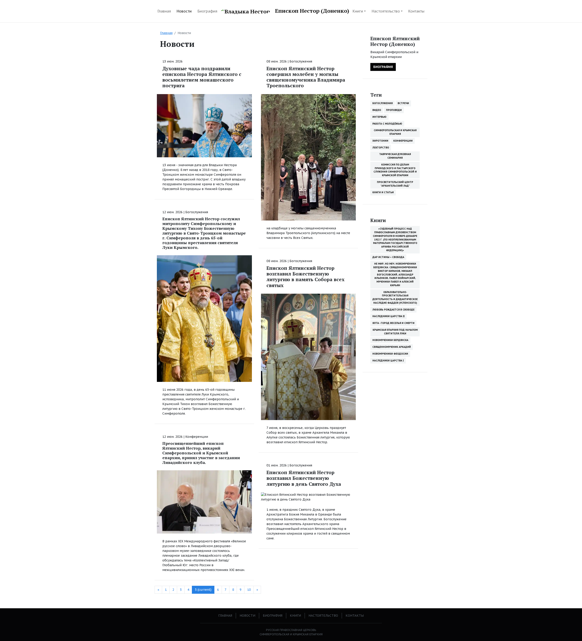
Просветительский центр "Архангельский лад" (395, 183)
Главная (164, 11)
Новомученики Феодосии (390, 353)
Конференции (196, 437)
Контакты (416, 11)
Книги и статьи (383, 192)
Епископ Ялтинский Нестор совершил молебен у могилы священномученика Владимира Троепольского (305, 77)
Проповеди (394, 110)
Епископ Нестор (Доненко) (311, 10)
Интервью (379, 116)
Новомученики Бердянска (390, 340)
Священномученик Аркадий (391, 346)
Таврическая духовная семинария (395, 156)
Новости (184, 11)
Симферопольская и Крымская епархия (395, 132)
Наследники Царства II (388, 316)
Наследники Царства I (388, 360)
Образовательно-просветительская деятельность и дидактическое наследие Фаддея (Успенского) (395, 297)
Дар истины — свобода (388, 257)
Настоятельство (386, 11)
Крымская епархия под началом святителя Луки (395, 331)
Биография (207, 11)
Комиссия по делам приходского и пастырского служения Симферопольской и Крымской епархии (395, 170)
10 (249, 590)
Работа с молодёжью (387, 123)
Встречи (403, 103)
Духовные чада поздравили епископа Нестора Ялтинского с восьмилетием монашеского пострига (201, 77)
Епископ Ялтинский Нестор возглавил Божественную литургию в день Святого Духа (303, 478)
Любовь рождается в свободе (393, 309)
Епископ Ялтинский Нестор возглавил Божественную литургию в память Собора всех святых (305, 276)
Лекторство (380, 147)
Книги (358, 11)
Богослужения (196, 212)
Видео (376, 110)
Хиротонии (380, 140)
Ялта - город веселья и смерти (393, 323)
